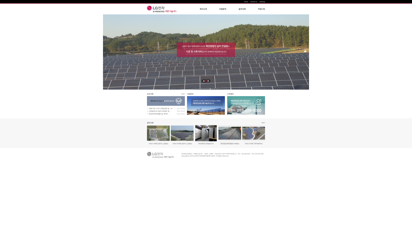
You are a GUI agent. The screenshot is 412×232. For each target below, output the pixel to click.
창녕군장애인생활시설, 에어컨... (159, 114)
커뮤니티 (261, 9)
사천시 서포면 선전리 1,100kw (158, 143)
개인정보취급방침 (186, 154)
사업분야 (222, 9)
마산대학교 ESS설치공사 (206, 143)
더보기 (183, 94)
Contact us (253, 2)
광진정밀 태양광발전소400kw (229, 143)
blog (243, 156)
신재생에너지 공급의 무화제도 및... (160, 111)
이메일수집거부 (197, 154)
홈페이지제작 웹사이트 (235, 156)
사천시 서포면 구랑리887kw (254, 143)
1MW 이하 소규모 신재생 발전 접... (159, 108)
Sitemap (262, 2)
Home (246, 2)
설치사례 (242, 9)
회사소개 (203, 9)
